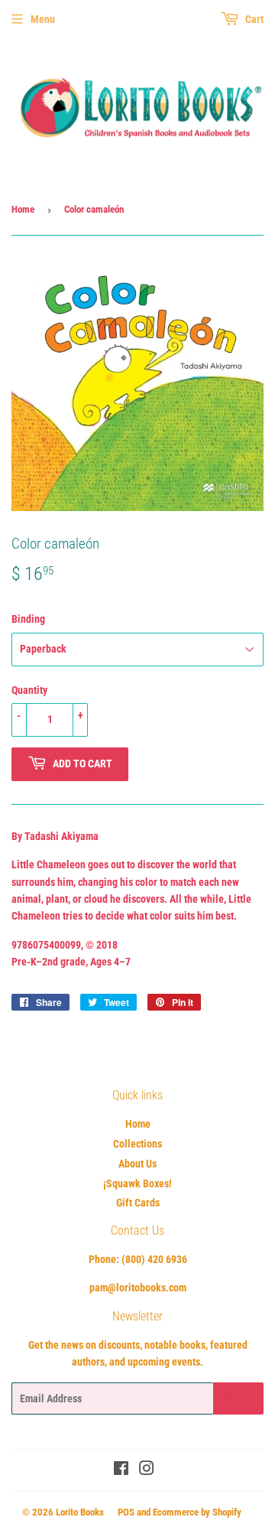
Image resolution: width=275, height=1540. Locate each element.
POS (126, 1512)
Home (22, 209)
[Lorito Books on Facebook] (121, 1470)
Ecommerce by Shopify (197, 1512)
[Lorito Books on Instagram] (146, 1470)
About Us (137, 1163)
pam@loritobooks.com (137, 1287)
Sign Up (238, 1398)
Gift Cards (138, 1203)
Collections (137, 1144)
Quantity (29, 690)
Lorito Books (80, 1512)
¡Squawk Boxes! (137, 1183)
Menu (43, 19)
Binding (28, 619)
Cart (253, 19)
